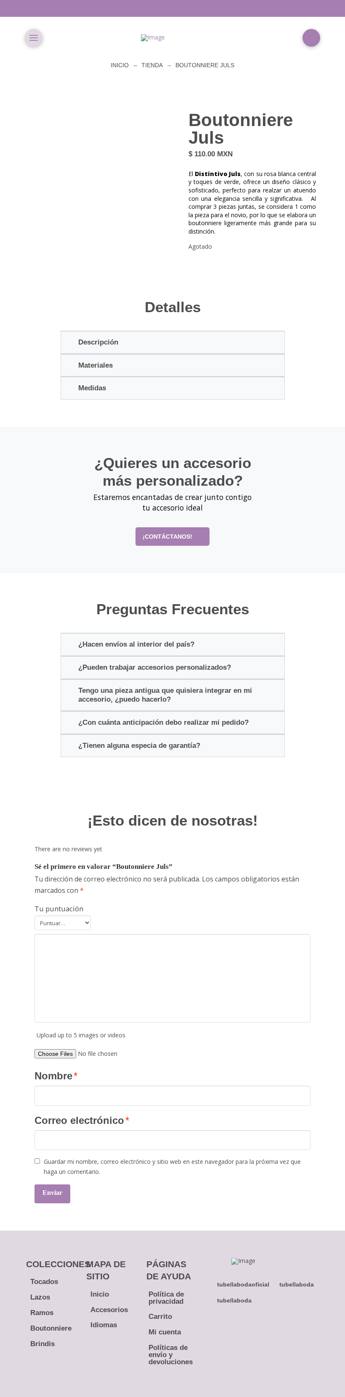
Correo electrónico (81, 1120)
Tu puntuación (58, 908)
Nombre (55, 1075)
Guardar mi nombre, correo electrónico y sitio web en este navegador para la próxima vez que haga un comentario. (172, 1167)
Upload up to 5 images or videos (81, 1035)
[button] (33, 38)
